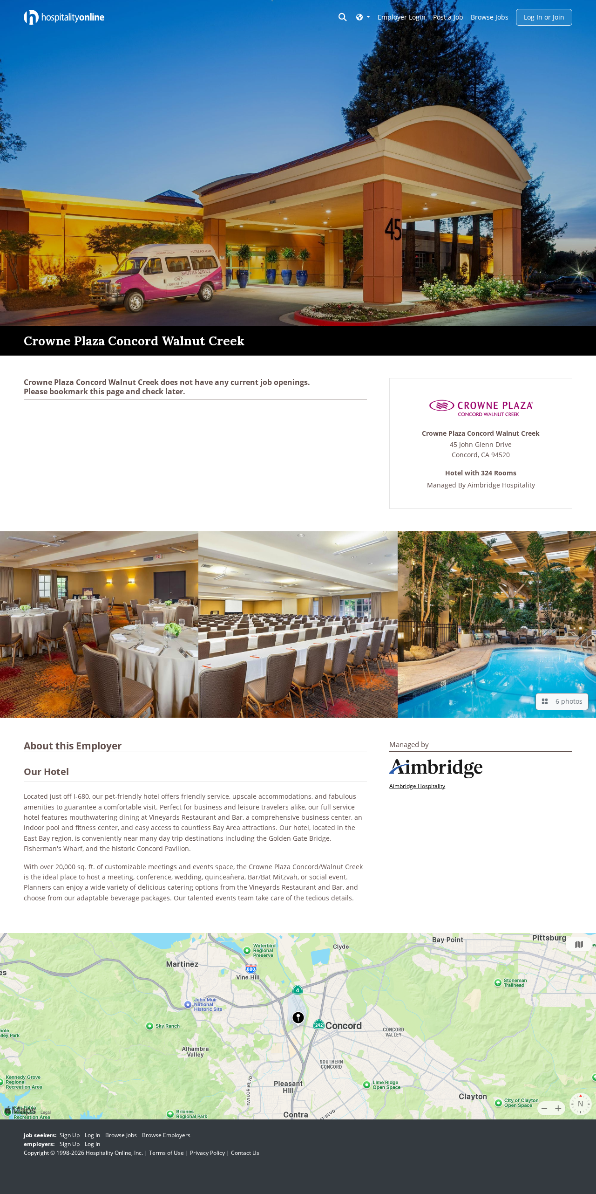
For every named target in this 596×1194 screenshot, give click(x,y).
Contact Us (245, 1153)
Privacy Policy (207, 1153)
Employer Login (402, 17)
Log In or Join (544, 17)
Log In (92, 1135)
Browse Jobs (489, 17)
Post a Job (448, 17)
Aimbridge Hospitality (501, 484)
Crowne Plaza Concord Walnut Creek (481, 434)
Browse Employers (166, 1135)
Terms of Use (166, 1153)
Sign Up (70, 1135)
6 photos (567, 701)
